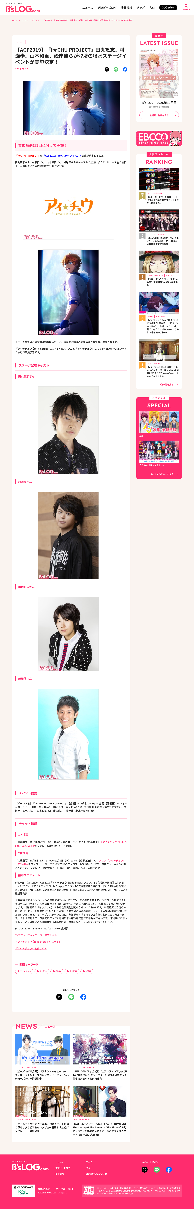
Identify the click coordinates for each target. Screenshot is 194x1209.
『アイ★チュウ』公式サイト (31, 948)
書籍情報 (126, 7)
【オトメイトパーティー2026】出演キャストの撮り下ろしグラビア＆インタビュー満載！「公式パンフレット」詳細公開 (42, 1127)
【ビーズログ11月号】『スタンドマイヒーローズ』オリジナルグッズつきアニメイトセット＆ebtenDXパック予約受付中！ (42, 1074)
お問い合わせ (44, 1188)
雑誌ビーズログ (107, 7)
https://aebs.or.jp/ (126, 1193)
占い (152, 7)
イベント (35, 20)
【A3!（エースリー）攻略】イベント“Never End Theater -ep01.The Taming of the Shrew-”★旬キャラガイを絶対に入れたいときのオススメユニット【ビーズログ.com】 (99, 1129)
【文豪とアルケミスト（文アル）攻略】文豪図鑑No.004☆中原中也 (163, 282)
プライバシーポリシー (66, 1188)
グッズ (141, 7)
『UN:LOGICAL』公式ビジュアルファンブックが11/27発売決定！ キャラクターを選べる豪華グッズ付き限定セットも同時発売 (100, 1074)
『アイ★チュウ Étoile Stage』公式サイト (38, 941)
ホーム (14, 20)
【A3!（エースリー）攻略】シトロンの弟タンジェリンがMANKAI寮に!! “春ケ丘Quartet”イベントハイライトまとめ (163, 372)
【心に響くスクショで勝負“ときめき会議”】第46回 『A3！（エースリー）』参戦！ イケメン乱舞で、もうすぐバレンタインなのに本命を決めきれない (163, 326)
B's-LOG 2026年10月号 (159, 102)
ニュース (87, 7)
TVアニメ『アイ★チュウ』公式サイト (36, 935)
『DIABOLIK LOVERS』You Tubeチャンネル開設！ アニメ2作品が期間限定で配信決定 (163, 241)
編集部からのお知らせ (96, 1173)
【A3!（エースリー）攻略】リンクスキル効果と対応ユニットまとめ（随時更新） (163, 199)
